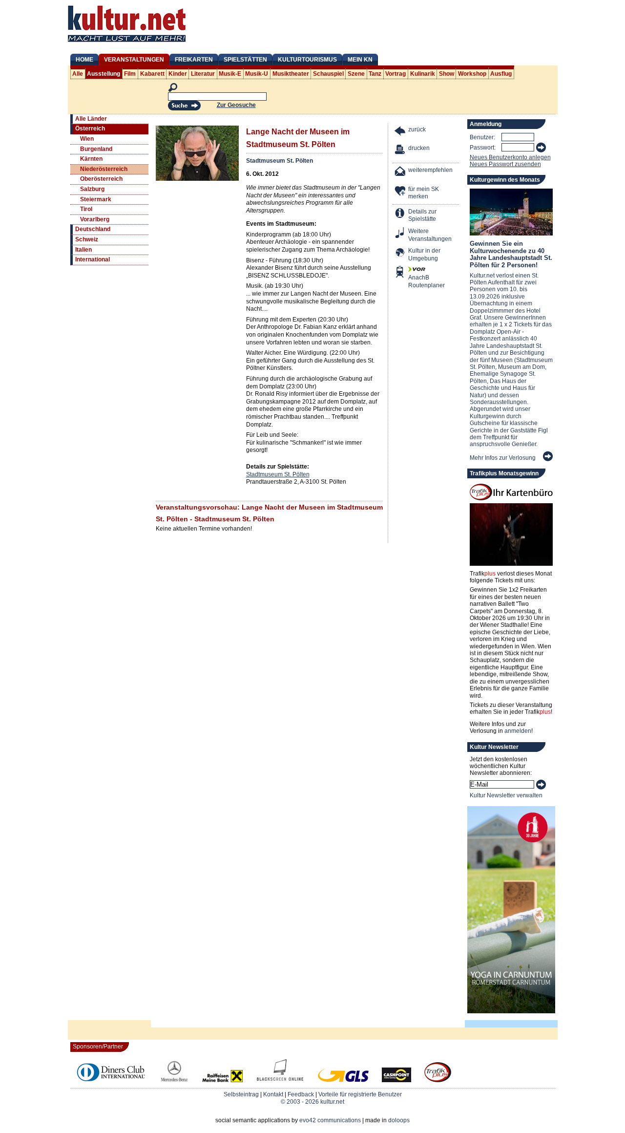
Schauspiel (328, 73)
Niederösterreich (103, 169)
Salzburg (92, 189)
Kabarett (152, 73)
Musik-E (230, 73)
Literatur (203, 73)
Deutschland (92, 229)
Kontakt (273, 1094)
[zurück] (400, 132)
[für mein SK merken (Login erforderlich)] (400, 191)
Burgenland (96, 149)
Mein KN (360, 59)
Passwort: (483, 147)
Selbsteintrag (241, 1094)
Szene (356, 73)
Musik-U (256, 73)
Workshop (472, 73)
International (92, 259)
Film (130, 73)
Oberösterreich (101, 178)
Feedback (301, 1094)
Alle (77, 73)
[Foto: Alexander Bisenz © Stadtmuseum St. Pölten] (197, 178)
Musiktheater (290, 73)
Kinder (177, 73)
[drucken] (400, 150)
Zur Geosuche (236, 105)
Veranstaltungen (134, 59)
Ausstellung (103, 73)
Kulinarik (422, 73)
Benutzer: (482, 137)
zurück (417, 129)
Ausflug (501, 73)
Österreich (90, 128)
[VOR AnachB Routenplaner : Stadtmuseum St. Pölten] (400, 272)
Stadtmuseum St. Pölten (279, 160)
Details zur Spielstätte (422, 215)
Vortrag (395, 73)
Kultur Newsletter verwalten (506, 795)
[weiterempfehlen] (400, 172)
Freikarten (194, 59)
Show (446, 73)
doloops (399, 1120)
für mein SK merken (423, 193)
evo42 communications (330, 1120)
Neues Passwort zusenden (505, 164)
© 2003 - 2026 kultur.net (312, 1101)
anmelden (517, 730)
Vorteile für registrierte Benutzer (360, 1094)
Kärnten (91, 158)
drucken (419, 148)
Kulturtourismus (307, 59)
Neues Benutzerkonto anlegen (510, 157)
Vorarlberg (94, 219)
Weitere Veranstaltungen (430, 235)
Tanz (375, 73)
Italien (83, 249)
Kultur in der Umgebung (424, 254)
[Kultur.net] (127, 43)
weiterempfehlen (430, 170)
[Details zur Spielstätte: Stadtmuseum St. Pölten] (400, 214)
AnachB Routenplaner (416, 281)
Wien (87, 138)
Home (84, 59)
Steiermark (95, 199)
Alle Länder (91, 118)
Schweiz (86, 239)
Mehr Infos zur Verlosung (503, 457)
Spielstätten (245, 59)
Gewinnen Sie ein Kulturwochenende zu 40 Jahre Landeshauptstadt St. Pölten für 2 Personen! (511, 254)
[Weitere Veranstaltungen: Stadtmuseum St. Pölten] (400, 233)
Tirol (86, 209)
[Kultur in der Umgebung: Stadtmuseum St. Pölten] (400, 253)
